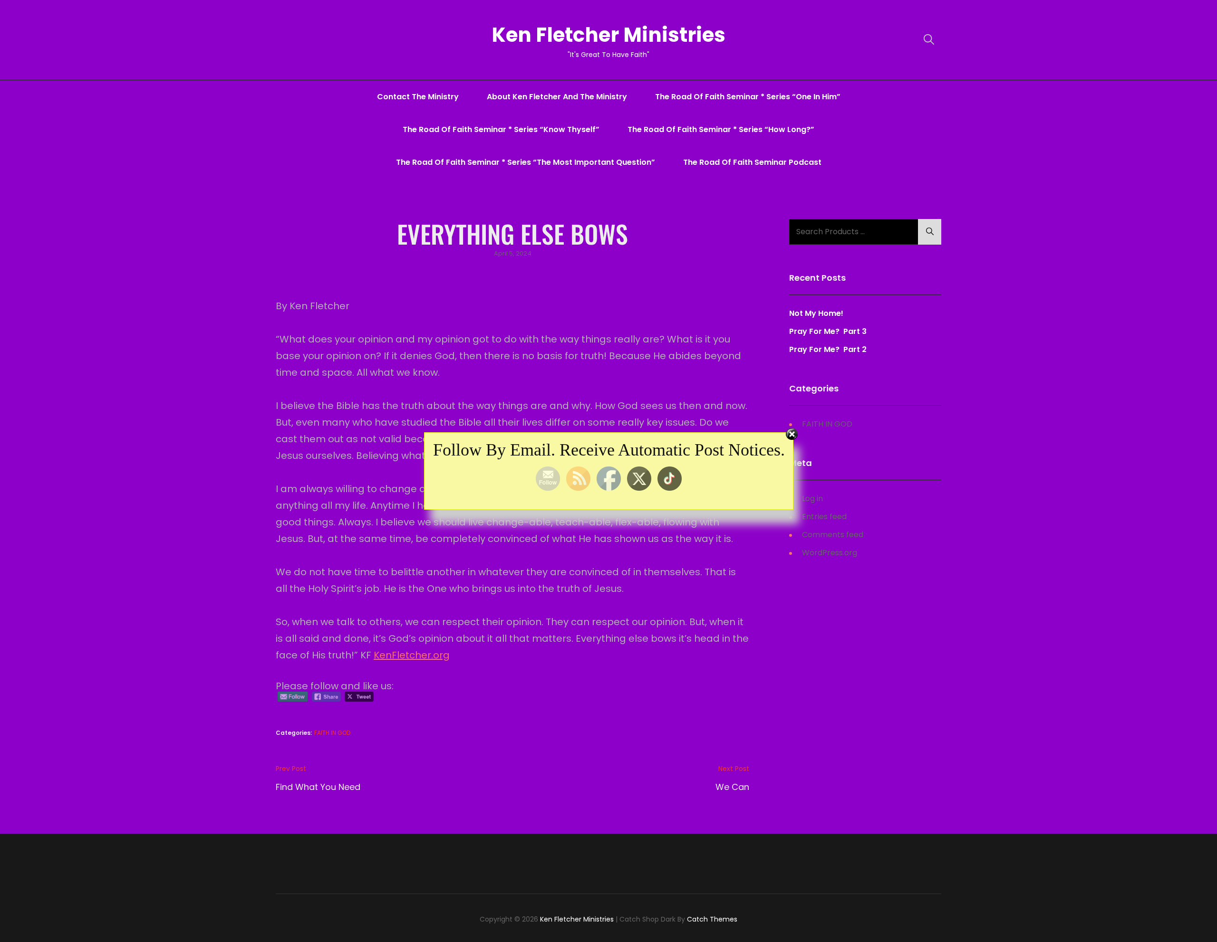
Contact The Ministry (418, 96)
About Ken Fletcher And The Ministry (557, 96)
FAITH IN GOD (332, 733)
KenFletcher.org (412, 655)
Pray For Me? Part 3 (829, 331)
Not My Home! (816, 313)
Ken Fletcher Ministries (608, 35)
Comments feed (832, 534)
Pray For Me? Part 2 (828, 349)
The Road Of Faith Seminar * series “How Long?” (721, 129)
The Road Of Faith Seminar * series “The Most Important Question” (525, 162)
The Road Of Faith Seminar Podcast (752, 162)
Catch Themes (712, 919)
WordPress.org (829, 552)
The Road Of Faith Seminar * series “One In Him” (747, 96)
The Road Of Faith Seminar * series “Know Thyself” (501, 129)
